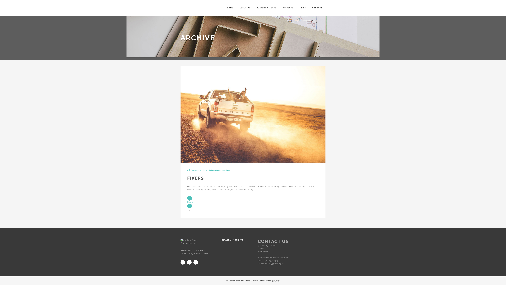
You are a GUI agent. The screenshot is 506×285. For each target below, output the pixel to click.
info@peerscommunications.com (273, 257)
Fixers (195, 178)
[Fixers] (253, 114)
